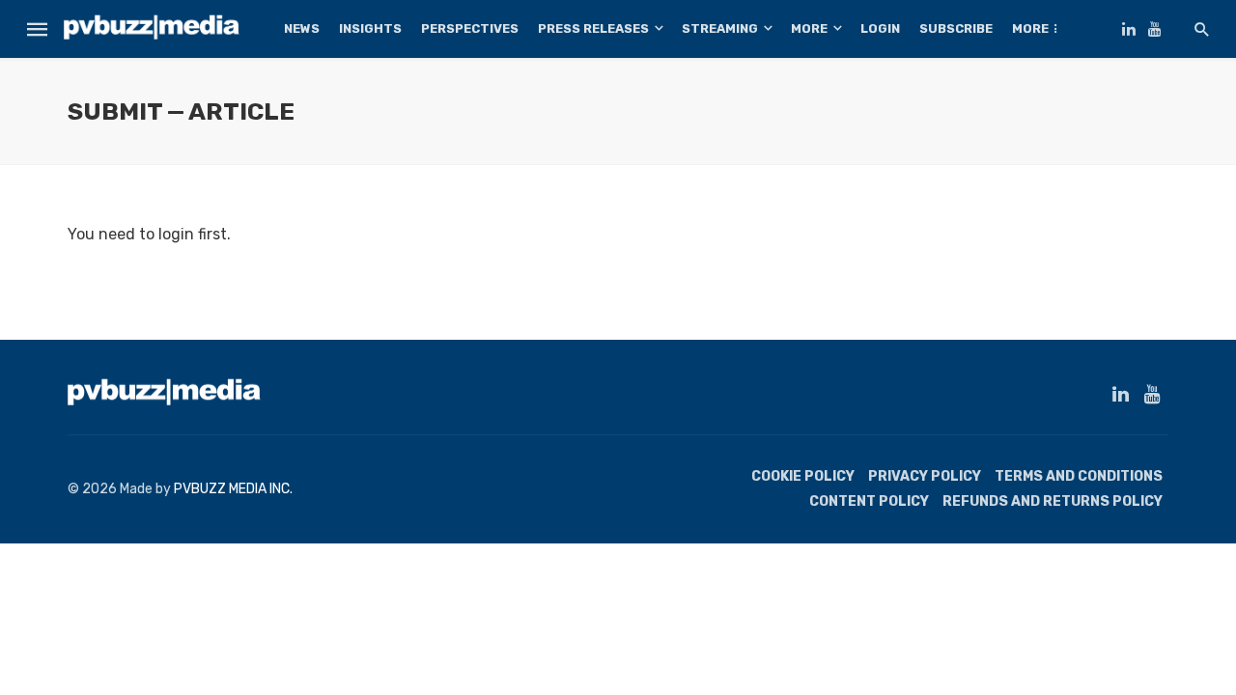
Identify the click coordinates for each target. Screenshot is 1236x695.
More (809, 28)
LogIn (880, 28)
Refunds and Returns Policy (1052, 501)
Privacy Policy (924, 476)
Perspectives (470, 28)
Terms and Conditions (1079, 476)
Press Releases (593, 28)
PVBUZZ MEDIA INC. (233, 489)
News (302, 28)
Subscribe (956, 28)
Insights (370, 28)
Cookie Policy (803, 476)
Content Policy (869, 501)
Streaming (720, 28)
